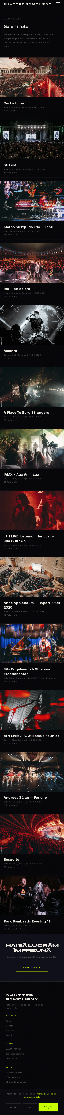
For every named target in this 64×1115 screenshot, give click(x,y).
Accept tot (48, 1107)
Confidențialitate (32, 1097)
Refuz (29, 1107)
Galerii (9, 1035)
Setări (13, 1107)
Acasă (7, 19)
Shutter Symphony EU (16, 1082)
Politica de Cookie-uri (47, 1094)
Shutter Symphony (28, 4)
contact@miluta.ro (15, 1054)
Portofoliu (10, 1030)
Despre (9, 1021)
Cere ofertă (32, 967)
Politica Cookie (13, 1077)
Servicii (9, 1026)
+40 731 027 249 (13, 1049)
